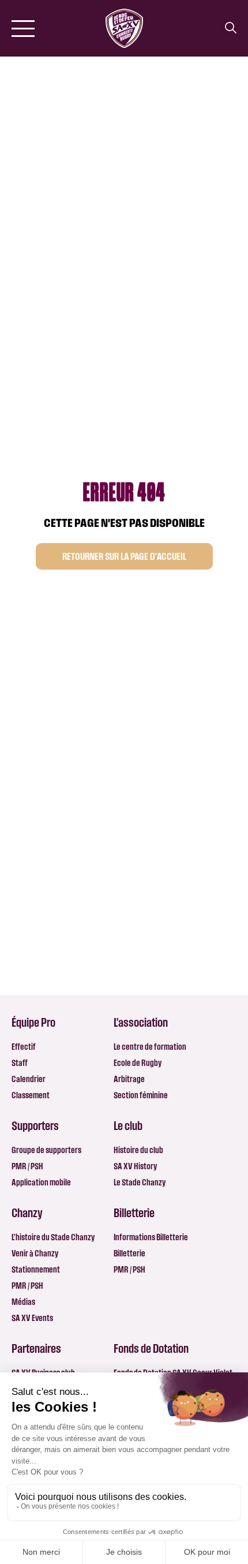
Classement (31, 1095)
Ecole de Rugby (137, 1063)
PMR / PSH (27, 1166)
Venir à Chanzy (35, 1253)
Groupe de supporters (46, 1150)
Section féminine (141, 1095)
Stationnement (36, 1269)
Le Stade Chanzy (140, 1182)
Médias (23, 1302)
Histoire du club (138, 1150)
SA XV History (135, 1166)
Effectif (24, 1047)
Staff (20, 1063)
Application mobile (41, 1182)
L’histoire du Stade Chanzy (53, 1237)
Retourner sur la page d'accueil (124, 556)
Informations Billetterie (151, 1237)
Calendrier (29, 1079)
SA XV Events (32, 1318)
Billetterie (129, 1253)
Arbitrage (129, 1079)
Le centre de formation (150, 1047)
